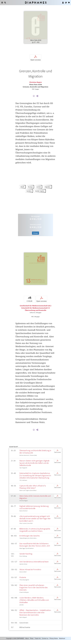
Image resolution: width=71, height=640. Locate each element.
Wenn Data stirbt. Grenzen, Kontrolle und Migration (35, 497)
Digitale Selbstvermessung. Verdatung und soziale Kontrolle (34, 507)
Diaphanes (35, 2)
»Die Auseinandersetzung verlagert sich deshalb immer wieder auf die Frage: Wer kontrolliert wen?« (35, 518)
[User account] (63, 2)
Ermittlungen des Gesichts (29, 535)
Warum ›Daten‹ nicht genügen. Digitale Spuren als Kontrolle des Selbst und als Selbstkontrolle (34, 463)
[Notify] (33, 96)
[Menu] (2, 2)
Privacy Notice (54, 638)
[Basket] (69, 2)
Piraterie (22, 577)
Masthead (62, 638)
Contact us (45, 638)
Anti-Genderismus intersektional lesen (34, 561)
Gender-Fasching (25, 553)
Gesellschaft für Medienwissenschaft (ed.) (35, 306)
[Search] (5, 2)
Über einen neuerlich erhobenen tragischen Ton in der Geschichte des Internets (33, 587)
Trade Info (38, 638)
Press (31, 638)
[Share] (37, 96)
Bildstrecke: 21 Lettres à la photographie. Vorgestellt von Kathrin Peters (34, 530)
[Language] (66, 2)
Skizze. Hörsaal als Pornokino (30, 569)
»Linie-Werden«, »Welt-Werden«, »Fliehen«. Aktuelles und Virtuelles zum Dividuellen (34, 600)
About (27, 638)
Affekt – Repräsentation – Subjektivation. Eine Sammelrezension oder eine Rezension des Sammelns (35, 612)
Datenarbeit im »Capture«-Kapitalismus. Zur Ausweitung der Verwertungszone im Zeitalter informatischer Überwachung (35, 475)
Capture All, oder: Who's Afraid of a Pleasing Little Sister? (32, 487)
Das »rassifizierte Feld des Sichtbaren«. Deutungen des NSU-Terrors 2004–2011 (34, 544)
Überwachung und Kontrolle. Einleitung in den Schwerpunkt (35, 451)
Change (35, 233)
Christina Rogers (35, 82)
